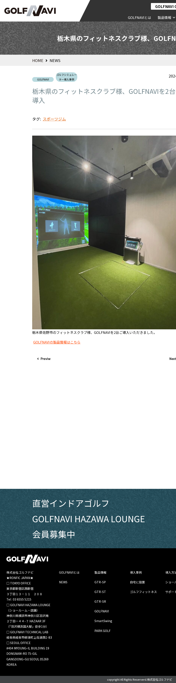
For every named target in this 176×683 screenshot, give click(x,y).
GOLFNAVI (43, 79)
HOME (37, 60)
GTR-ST (100, 592)
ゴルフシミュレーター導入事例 (66, 77)
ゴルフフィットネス (143, 592)
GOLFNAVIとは (69, 572)
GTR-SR (100, 601)
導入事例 (136, 572)
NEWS (63, 582)
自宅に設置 (137, 582)
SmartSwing (103, 621)
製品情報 (164, 17)
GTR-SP (100, 582)
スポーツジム (54, 119)
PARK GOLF (102, 631)
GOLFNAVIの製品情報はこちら (56, 342)
